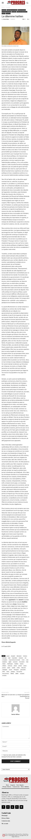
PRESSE (12, 673)
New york (23, 667)
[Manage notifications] (3, 835)
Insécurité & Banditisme (22, 11)
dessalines (4, 661)
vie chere (4, 675)
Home (3, 7)
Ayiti (9, 658)
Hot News (14, 11)
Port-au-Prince (5, 673)
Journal (4, 667)
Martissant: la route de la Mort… (8, 695)
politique (13, 671)
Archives (25, 656)
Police (8, 671)
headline (16, 663)
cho (25, 658)
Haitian (3, 663)
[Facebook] (3, 22)
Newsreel (8, 13)
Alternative (19, 656)
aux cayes (4, 658)
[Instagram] (8, 807)
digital (10, 661)
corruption (4, 659)
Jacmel (15, 665)
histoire (21, 663)
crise (27, 659)
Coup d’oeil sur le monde (12, 9)
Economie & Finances (6, 11)
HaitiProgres (10, 663)
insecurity (10, 665)
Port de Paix (19, 671)
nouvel (10, 669)
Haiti (27, 661)
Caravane (21, 658)
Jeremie (20, 665)
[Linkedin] (12, 807)
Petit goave (16, 669)
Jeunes (25, 665)
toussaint (22, 673)
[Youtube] (21, 807)
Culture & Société (21, 9)
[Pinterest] (11, 22)
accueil (7, 656)
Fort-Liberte (21, 661)
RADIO (17, 673)
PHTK (3, 671)
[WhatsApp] (14, 22)
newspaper (4, 669)
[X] (7, 22)
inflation (4, 665)
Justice (3, 13)
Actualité (8, 7)
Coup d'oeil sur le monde (14, 659)
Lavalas (13, 667)
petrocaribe (22, 669)
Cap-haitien (14, 658)
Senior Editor (6, 19)
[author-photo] (16, 712)
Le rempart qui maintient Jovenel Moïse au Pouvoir (22, 696)
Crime (23, 659)
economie (15, 661)
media (18, 667)
